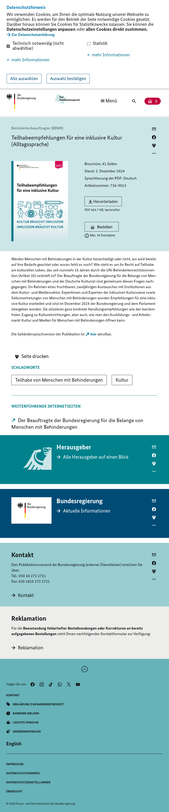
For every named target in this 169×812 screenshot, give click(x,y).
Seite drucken (34, 356)
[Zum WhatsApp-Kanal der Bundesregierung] (60, 684)
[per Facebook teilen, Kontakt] (154, 563)
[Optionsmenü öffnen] (153, 153)
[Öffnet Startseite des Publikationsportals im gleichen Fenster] (21, 102)
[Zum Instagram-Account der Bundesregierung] (42, 684)
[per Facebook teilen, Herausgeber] (154, 455)
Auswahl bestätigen (68, 78)
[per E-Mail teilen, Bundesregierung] (154, 501)
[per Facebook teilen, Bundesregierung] (154, 509)
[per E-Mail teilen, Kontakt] (154, 555)
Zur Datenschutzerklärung (33, 34)
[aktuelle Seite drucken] (153, 145)
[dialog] (84, 45)
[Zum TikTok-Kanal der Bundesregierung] (51, 684)
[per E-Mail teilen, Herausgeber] (154, 447)
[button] (44, 59)
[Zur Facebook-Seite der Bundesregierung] (33, 684)
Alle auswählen (24, 78)
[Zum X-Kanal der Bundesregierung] (69, 684)
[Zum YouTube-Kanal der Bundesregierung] (78, 684)
